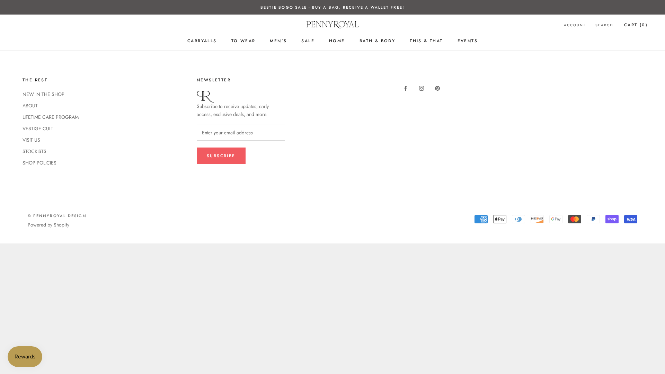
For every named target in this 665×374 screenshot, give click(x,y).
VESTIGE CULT (38, 128)
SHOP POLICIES (39, 162)
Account (575, 25)
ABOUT (30, 105)
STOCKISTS (34, 151)
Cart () (636, 25)
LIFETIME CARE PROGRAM (51, 117)
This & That (426, 41)
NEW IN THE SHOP (43, 94)
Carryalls (202, 41)
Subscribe (221, 156)
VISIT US (31, 139)
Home (337, 41)
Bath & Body (377, 41)
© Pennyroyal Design (57, 216)
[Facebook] (405, 88)
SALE (307, 41)
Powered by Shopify (48, 224)
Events (468, 41)
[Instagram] (421, 88)
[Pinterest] (437, 88)
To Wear (243, 41)
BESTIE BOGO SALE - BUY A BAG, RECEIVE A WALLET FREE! (332, 7)
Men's (278, 41)
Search (604, 25)
